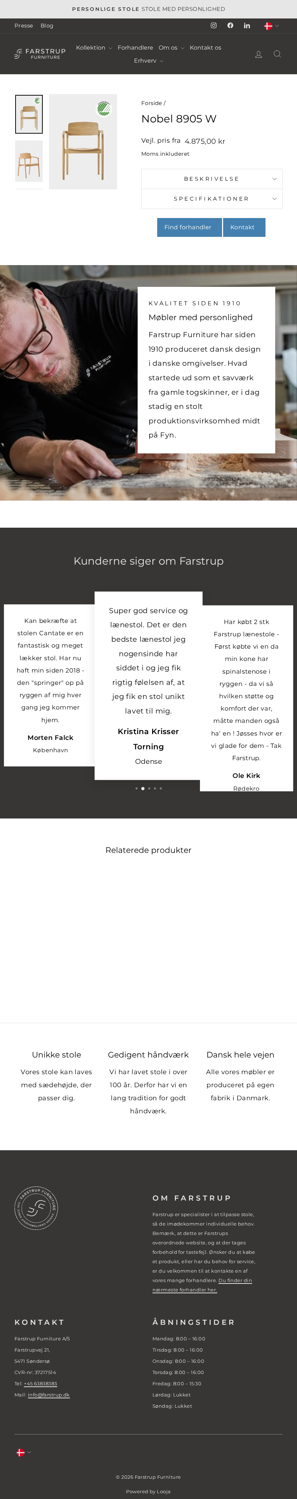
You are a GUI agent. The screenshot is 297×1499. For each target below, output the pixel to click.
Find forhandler (189, 227)
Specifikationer (212, 198)
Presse (23, 25)
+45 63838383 (40, 1383)
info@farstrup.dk (49, 1395)
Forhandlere (135, 47)
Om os (169, 47)
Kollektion (91, 47)
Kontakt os (205, 47)
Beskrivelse (212, 178)
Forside (151, 103)
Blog (47, 25)
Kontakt (244, 227)
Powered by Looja (148, 1491)
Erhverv (146, 60)
